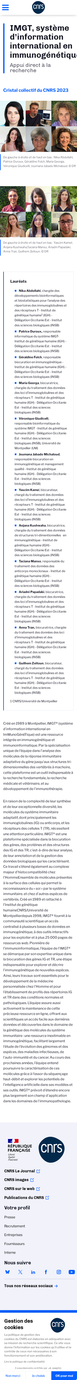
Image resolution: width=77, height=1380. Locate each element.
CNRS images (16, 1179)
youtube (71, 1272)
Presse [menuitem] (9, 1217)
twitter (20, 1272)
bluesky (7, 1272)
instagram (59, 1272)
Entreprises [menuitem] (13, 1235)
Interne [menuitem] (10, 1252)
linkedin (33, 1272)
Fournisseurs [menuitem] (14, 1244)
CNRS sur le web (19, 1188)
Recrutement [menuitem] (14, 1226)
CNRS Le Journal (19, 1171)
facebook (46, 1272)
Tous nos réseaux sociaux (21, 1286)
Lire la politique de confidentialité (24, 1361)
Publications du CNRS (24, 1197)
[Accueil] (38, 7)
